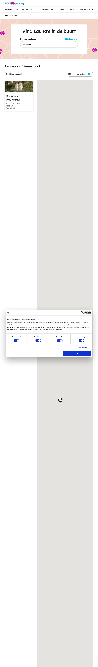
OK (77, 353)
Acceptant (60, 9)
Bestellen (8, 9)
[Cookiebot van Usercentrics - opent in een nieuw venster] (82, 312)
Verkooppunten (46, 9)
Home (7, 15)
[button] (60, 400)
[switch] (38, 340)
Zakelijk (71, 9)
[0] (91, 3)
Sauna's (34, 9)
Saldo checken (22, 9)
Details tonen (82, 347)
